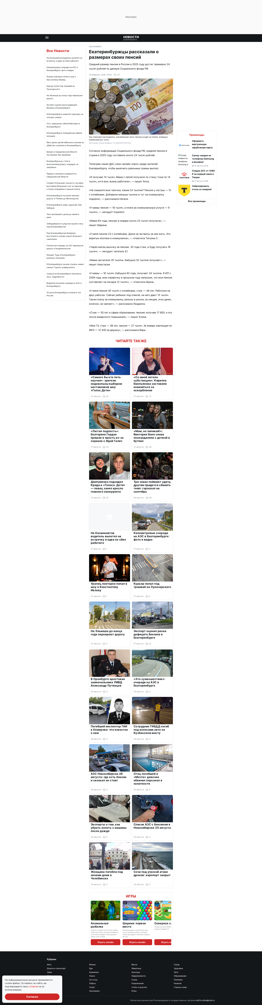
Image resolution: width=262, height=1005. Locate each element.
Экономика (95, 46)
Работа (92, 983)
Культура (136, 972)
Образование (180, 976)
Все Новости (58, 51)
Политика (178, 980)
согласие (33, 986)
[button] (196, 145)
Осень (134, 980)
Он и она (93, 980)
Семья (50, 987)
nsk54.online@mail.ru (205, 1000)
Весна (134, 964)
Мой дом (51, 976)
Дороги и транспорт (56, 968)
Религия (177, 983)
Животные (136, 968)
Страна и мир (180, 987)
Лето (176, 972)
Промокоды (196, 134)
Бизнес (92, 964)
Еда (91, 968)
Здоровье (178, 968)
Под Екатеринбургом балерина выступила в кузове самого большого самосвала (64, 236)
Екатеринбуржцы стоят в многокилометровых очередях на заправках (62, 164)
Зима (49, 972)
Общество (51, 980)
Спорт (92, 987)
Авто (49, 964)
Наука (92, 976)
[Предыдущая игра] (92, 910)
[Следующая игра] (169, 910)
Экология (51, 991)
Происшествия (54, 983)
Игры (131, 896)
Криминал (94, 972)
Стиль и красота (139, 987)
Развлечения (138, 983)
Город (176, 964)
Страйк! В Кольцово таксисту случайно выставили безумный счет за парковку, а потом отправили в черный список (65, 186)
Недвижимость (139, 976)
